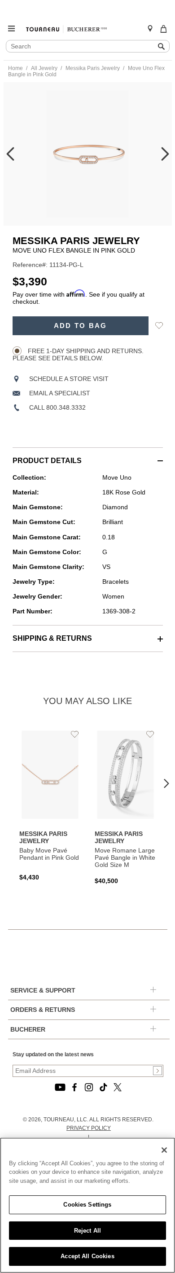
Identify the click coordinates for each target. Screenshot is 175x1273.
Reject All (87, 1230)
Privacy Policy (88, 1128)
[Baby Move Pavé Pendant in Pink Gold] (50, 804)
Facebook (74, 1087)
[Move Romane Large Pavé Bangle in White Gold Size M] (125, 806)
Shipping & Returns (52, 638)
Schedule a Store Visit (69, 378)
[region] (87, 1205)
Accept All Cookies (87, 1256)
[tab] (88, 456)
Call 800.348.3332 (57, 407)
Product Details (47, 460)
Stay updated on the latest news (53, 1054)
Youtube (60, 1087)
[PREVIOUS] (10, 154)
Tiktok (103, 1087)
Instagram (89, 1087)
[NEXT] (165, 154)
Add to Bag (80, 325)
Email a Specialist (59, 393)
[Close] (164, 1150)
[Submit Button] (157, 1070)
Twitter (117, 1087)
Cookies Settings (87, 1204)
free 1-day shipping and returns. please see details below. (78, 354)
